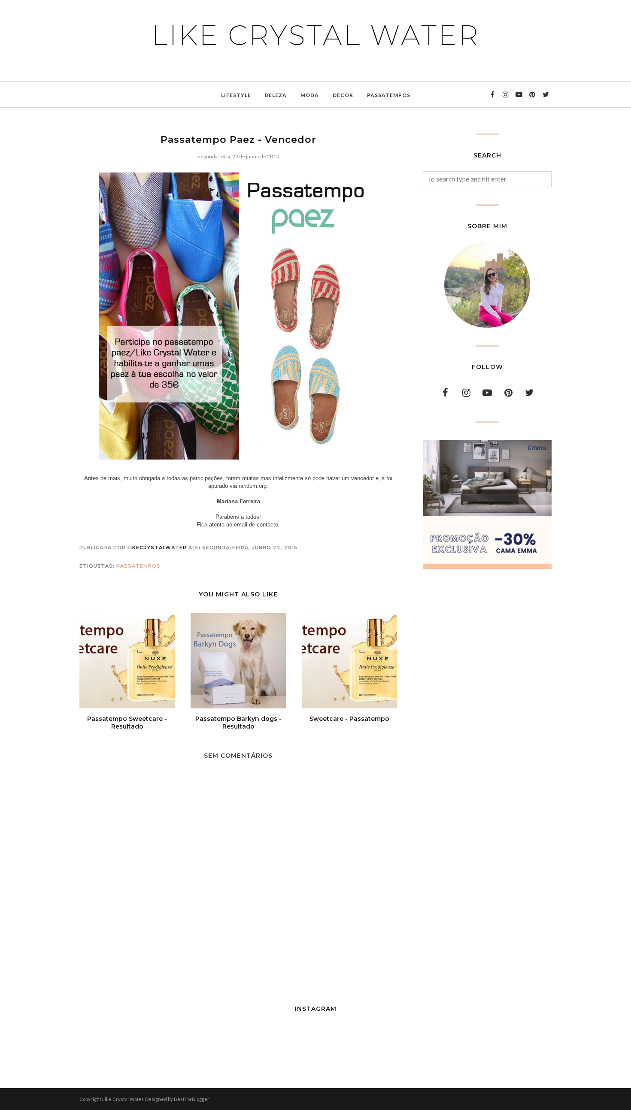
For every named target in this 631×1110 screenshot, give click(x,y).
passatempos (138, 566)
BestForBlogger (191, 1099)
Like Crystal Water (316, 35)
